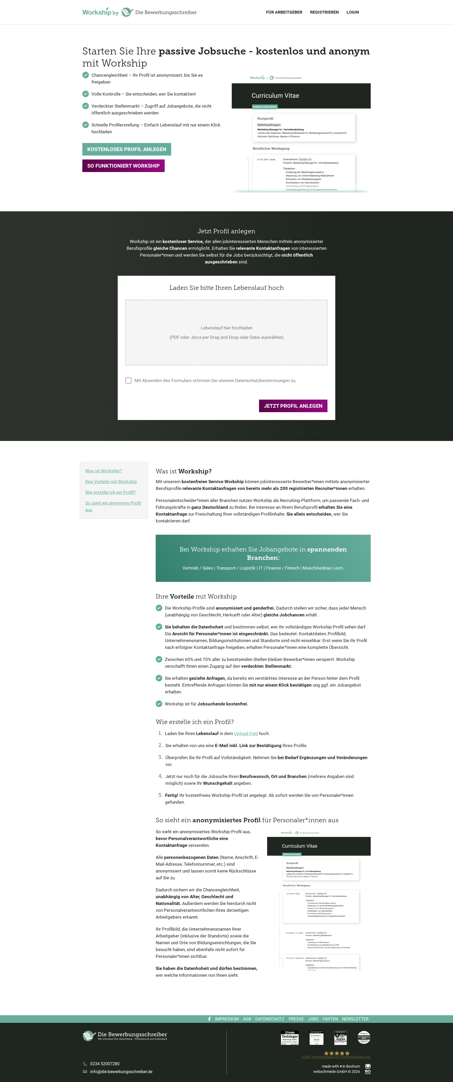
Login (353, 12)
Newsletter (355, 1019)
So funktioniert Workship (123, 166)
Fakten (330, 1019)
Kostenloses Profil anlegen (126, 149)
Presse (296, 1019)
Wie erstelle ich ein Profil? (110, 492)
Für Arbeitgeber (284, 12)
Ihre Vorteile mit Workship (111, 481)
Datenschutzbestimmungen (262, 380)
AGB (247, 1019)
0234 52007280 (105, 1063)
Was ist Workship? (103, 470)
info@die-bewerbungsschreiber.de (121, 1071)
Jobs (313, 1019)
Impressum (227, 1019)
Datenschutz (269, 1019)
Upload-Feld (246, 733)
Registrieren (324, 12)
